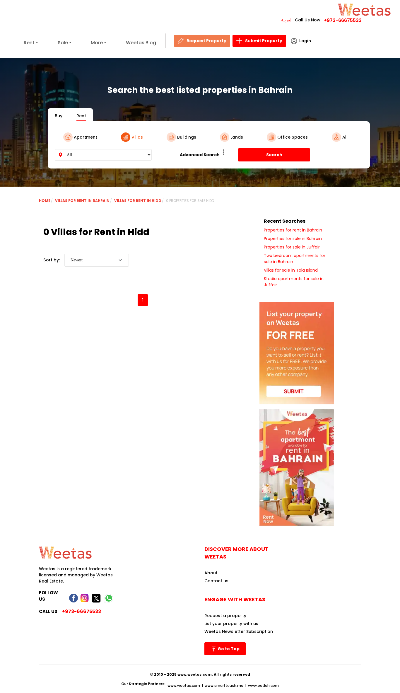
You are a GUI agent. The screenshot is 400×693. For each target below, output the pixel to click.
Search (274, 155)
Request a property (225, 616)
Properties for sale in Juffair (292, 247)
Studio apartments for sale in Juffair (294, 282)
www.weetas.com (183, 685)
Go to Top (228, 649)
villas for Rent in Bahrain (82, 200)
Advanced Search (200, 155)
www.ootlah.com (263, 685)
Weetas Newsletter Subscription (238, 631)
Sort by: (51, 260)
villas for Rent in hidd (137, 200)
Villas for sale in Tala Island (291, 270)
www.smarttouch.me (224, 685)
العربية (287, 20)
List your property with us (231, 623)
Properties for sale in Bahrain (293, 238)
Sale (63, 42)
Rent (29, 42)
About (211, 573)
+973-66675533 (343, 20)
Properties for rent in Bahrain (293, 230)
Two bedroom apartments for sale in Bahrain (294, 259)
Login (305, 41)
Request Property (206, 41)
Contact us (216, 581)
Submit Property (263, 41)
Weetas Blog (141, 42)
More (97, 42)
